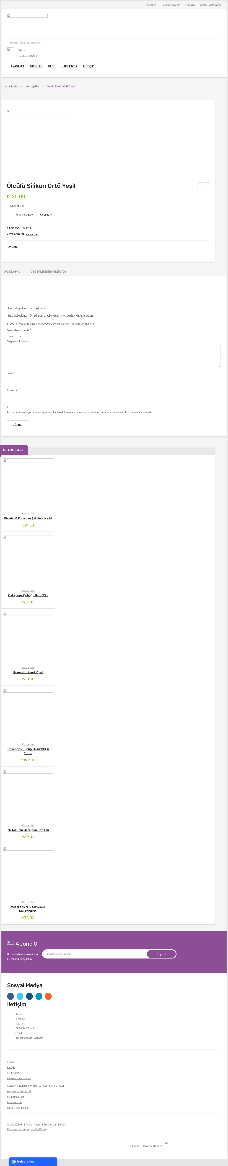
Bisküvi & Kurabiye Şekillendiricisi (28, 518)
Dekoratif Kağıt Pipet (28, 672)
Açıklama (12, 271)
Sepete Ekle (13, 483)
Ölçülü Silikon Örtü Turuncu (207, 185)
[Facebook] (22, 247)
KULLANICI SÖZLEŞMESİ (19, 1091)
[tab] (11, 272)
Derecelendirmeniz (19, 330)
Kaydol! (161, 953)
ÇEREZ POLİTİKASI (16, 1097)
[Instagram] (29, 996)
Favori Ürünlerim (171, 5)
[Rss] (48, 996)
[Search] (217, 42)
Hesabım (151, 5)
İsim (10, 373)
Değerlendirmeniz (18, 341)
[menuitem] (17, 66)
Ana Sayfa (11, 86)
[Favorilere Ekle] (23, 483)
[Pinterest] (33, 247)
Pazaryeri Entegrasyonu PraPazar (26, 1129)
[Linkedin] (38, 996)
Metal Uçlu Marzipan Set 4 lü (28, 830)
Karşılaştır (46, 214)
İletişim (11, 1067)
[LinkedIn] (44, 247)
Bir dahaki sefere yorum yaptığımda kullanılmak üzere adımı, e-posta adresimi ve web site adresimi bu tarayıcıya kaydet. (79, 412)
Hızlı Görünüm (43, 483)
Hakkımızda (13, 1073)
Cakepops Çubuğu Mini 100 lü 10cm (28, 751)
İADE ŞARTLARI (14, 1102)
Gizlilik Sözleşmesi (210, 5)
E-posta (13, 390)
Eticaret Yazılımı (33, 1124)
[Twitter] (28, 247)
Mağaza (190, 5)
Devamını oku (13, 560)
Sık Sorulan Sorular (19, 1078)
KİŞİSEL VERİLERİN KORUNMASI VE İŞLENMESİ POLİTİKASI (35, 1086)
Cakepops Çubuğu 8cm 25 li (28, 595)
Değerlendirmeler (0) (48, 271)
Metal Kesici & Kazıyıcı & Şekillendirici (28, 909)
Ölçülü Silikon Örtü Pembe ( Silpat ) (200, 185)
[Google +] (39, 247)
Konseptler (32, 86)
